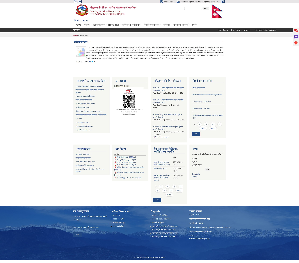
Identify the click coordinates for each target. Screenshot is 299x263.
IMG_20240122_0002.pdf (126, 162)
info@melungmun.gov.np (202, 227)
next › (203, 128)
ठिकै (195, 162)
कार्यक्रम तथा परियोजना (131, 25)
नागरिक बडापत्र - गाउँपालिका (201, 108)
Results (194, 177)
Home (75, 35)
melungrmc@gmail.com (222, 227)
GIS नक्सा (79, 119)
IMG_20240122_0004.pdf (126, 157)
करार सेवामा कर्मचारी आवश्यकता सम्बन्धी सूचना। (227, 30)
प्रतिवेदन (166, 25)
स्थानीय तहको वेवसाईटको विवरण (85, 104)
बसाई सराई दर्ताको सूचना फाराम (85, 165)
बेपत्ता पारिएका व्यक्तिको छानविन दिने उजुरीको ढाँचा (207, 95)
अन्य (196, 134)
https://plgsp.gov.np (83, 122)
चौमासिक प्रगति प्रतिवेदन (161, 219)
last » (213, 128)
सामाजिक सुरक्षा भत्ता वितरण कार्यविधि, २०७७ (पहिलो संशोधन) (162, 177)
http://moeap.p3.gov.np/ (84, 126)
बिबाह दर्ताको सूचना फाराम (83, 158)
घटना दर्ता (116, 215)
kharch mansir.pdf (162, 137)
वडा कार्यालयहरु (99, 25)
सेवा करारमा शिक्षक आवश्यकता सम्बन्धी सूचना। (263, 30)
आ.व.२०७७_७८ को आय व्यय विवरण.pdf (129, 178)
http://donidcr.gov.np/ (83, 130)
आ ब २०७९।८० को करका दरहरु (86, 227)
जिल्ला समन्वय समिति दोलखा (84, 100)
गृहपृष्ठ (78, 25)
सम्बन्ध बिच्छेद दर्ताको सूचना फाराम (85, 162)
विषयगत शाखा (113, 25)
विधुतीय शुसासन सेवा (151, 25)
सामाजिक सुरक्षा (118, 219)
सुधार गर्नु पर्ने (198, 165)
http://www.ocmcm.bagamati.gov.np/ (89, 86)
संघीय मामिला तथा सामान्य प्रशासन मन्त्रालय (88, 111)
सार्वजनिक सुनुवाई (158, 222)
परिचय (86, 25)
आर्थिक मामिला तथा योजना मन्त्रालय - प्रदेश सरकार (91, 115)
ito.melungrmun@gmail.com (201, 231)
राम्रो (195, 158)
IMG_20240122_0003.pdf (126, 160)
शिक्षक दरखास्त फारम (199, 88)
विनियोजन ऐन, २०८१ (160, 169)
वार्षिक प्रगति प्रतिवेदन (160, 215)
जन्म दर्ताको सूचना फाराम (83, 154)
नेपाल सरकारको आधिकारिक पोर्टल (85, 96)
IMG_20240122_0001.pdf (126, 165)
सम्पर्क (194, 25)
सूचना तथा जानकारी (180, 25)
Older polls (196, 174)
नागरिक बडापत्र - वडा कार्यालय (202, 102)
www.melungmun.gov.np (199, 239)
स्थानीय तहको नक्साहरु (82, 107)
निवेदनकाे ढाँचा (118, 226)
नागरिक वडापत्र (119, 222)
